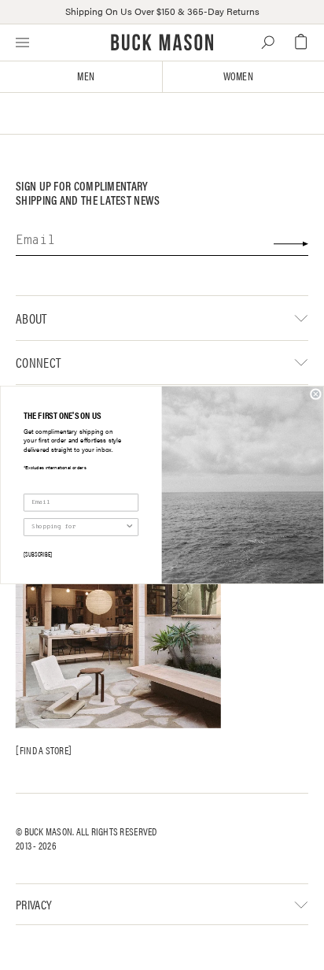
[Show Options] (129, 527)
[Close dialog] (316, 394)
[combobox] (78, 527)
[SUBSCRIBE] (38, 553)
